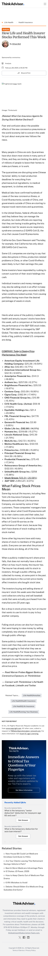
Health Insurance (25, 22)
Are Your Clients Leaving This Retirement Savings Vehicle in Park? (23, 862)
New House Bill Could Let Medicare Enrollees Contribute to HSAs (21, 855)
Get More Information (24, 790)
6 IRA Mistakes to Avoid (16, 882)
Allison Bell (16, 44)
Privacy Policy (31, 950)
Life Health (9, 22)
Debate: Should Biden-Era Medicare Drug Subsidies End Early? (23, 888)
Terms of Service (18, 950)
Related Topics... (12, 695)
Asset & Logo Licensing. (29, 734)
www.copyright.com (13, 728)
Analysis (6, 29)
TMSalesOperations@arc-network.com (25, 731)
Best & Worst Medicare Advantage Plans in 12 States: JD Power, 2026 (23, 869)
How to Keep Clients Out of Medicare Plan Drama (24, 877)
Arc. (23, 948)
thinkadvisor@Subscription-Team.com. (24, 933)
